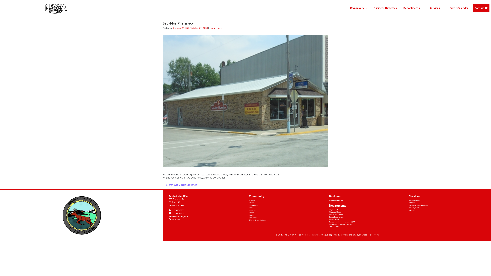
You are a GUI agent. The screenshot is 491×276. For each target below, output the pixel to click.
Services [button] (434, 8)
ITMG (376, 235)
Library (251, 203)
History (412, 210)
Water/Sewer (334, 219)
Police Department (336, 214)
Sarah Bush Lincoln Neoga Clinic (182, 184)
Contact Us (481, 8)
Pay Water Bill (414, 200)
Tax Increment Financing (418, 205)
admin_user (216, 28)
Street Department (336, 217)
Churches (252, 210)
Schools (252, 200)
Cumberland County (257, 205)
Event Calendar (459, 8)
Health (251, 212)
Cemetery (252, 217)
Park (251, 208)
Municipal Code (335, 212)
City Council (333, 209)
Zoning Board (334, 227)
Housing (252, 215)
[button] (366, 8)
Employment (414, 208)
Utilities (412, 203)
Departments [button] (411, 8)
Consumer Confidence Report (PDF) (342, 222)
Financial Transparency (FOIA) (340, 224)
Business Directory (385, 8)
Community (357, 8)
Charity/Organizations (257, 220)
